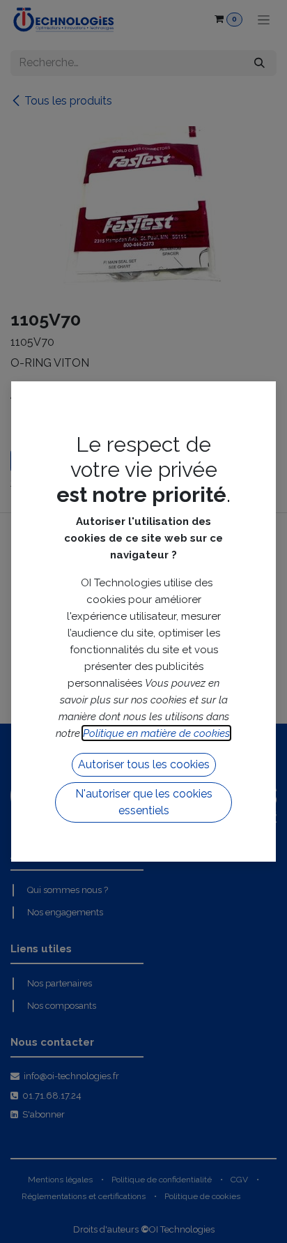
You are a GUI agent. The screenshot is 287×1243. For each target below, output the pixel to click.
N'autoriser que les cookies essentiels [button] (143, 802)
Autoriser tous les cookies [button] (144, 764)
